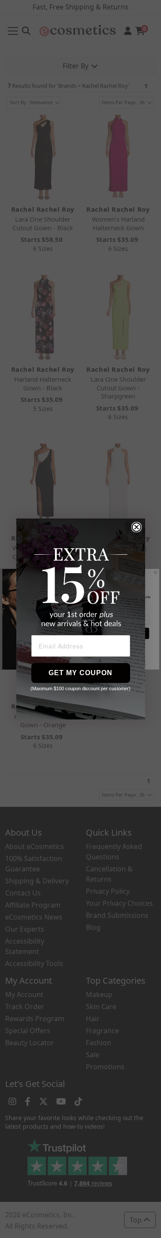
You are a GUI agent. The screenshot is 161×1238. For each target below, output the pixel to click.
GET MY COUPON (80, 672)
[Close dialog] (136, 527)
